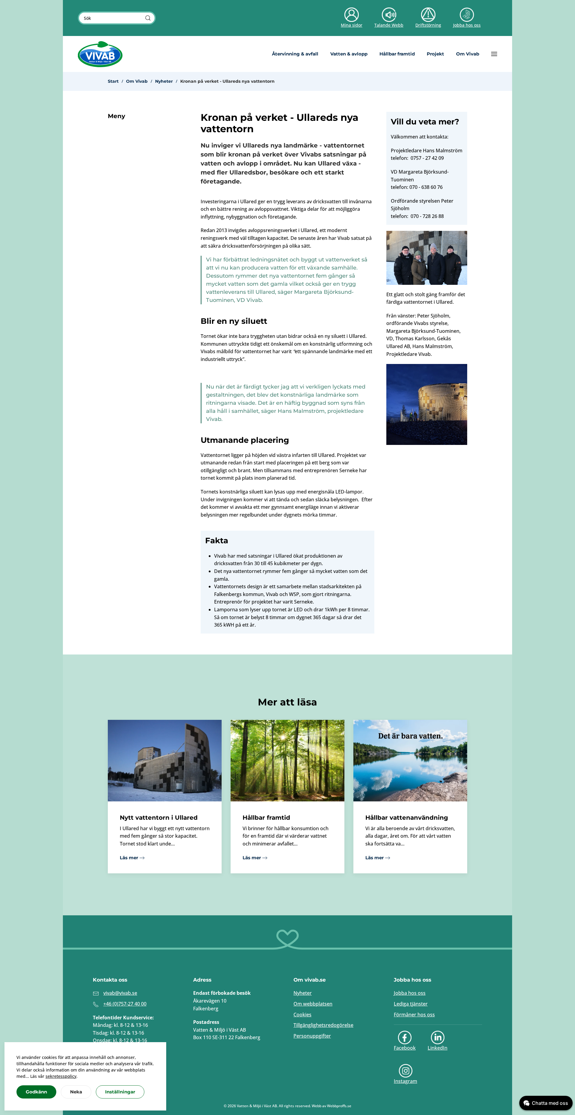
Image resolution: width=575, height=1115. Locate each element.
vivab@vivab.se (120, 993)
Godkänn (36, 1092)
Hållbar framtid (397, 54)
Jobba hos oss (410, 993)
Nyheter (302, 993)
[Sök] (148, 18)
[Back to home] (100, 54)
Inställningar (120, 1092)
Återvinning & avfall (295, 54)
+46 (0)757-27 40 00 (124, 1003)
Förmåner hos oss (414, 1014)
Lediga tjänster (411, 1003)
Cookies (302, 1014)
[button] (494, 54)
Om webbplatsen (312, 1003)
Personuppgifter (312, 1036)
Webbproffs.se (339, 1105)
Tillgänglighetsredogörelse (323, 1025)
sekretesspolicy (61, 1076)
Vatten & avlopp (348, 54)
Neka (76, 1092)
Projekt (435, 54)
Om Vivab (467, 54)
